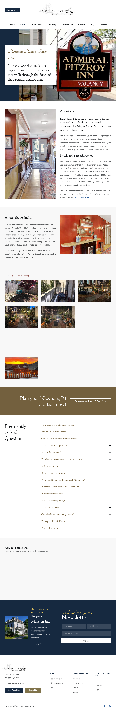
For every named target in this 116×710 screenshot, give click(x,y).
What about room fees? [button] (52, 493)
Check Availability (12, 10)
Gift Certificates (56, 683)
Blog (92, 24)
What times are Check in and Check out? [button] (60, 486)
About (23, 24)
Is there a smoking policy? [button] (53, 500)
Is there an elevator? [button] (50, 466)
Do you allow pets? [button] (50, 507)
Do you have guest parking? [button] (54, 445)
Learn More (39, 644)
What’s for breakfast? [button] (51, 452)
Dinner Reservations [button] (50, 528)
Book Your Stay (14, 690)
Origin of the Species (81, 197)
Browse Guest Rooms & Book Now (90, 401)
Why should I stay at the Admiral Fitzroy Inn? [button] (63, 479)
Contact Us (33, 690)
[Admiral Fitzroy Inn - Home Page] (15, 667)
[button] (21, 291)
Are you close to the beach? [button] (54, 431)
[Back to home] (58, 10)
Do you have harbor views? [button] (54, 473)
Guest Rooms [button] (36, 24)
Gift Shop (54, 688)
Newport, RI (67, 24)
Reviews (82, 24)
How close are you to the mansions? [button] (58, 424)
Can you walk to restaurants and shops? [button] (59, 438)
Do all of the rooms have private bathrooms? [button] (62, 459)
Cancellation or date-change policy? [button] (57, 514)
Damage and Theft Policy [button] (53, 521)
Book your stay (56, 679)
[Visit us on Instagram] (110, 706)
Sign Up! (86, 641)
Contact (103, 24)
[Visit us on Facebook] (105, 706)
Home (12, 24)
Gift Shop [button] (52, 24)
